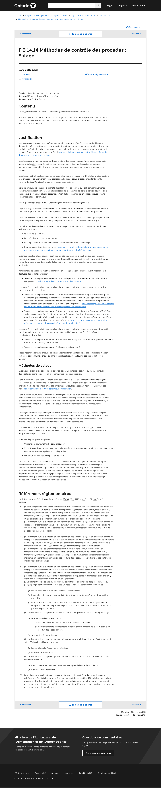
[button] (98, 5)
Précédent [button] (26, 34)
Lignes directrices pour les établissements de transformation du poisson (50, 19)
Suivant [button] (135, 34)
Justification (27, 79)
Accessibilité (40, 773)
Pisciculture (104, 15)
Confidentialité (85, 773)
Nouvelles (69, 773)
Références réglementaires (97, 74)
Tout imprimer (135, 27)
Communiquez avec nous (98, 753)
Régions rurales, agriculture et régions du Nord (46, 15)
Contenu (26, 74)
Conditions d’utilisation (108, 773)
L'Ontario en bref (21, 773)
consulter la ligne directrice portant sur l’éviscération (58, 281)
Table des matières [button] (87, 35)
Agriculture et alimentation (83, 15)
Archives (55, 773)
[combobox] (74, 5)
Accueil (18, 15)
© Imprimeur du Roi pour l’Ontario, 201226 (33, 778)
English (110, 5)
